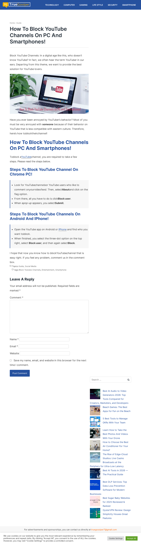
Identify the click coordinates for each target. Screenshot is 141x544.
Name (14, 339)
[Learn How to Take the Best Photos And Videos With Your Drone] (95, 433)
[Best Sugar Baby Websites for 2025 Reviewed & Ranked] (95, 501)
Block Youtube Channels (30, 270)
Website (14, 353)
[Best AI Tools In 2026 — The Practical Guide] (95, 474)
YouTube (26, 156)
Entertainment (48, 270)
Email (14, 346)
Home (12, 23)
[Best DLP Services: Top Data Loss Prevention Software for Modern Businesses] (95, 485)
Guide (18, 23)
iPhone (63, 229)
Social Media (30, 266)
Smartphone (60, 270)
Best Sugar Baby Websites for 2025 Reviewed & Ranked (116, 502)
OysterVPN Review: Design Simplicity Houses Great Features (117, 514)
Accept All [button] (131, 538)
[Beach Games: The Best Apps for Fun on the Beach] (95, 410)
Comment (16, 297)
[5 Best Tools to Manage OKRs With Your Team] (95, 422)
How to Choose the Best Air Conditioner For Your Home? (115, 446)
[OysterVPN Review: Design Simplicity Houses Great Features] (95, 513)
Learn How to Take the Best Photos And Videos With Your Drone (115, 434)
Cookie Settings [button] (116, 538)
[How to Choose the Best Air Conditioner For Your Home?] (95, 445)
